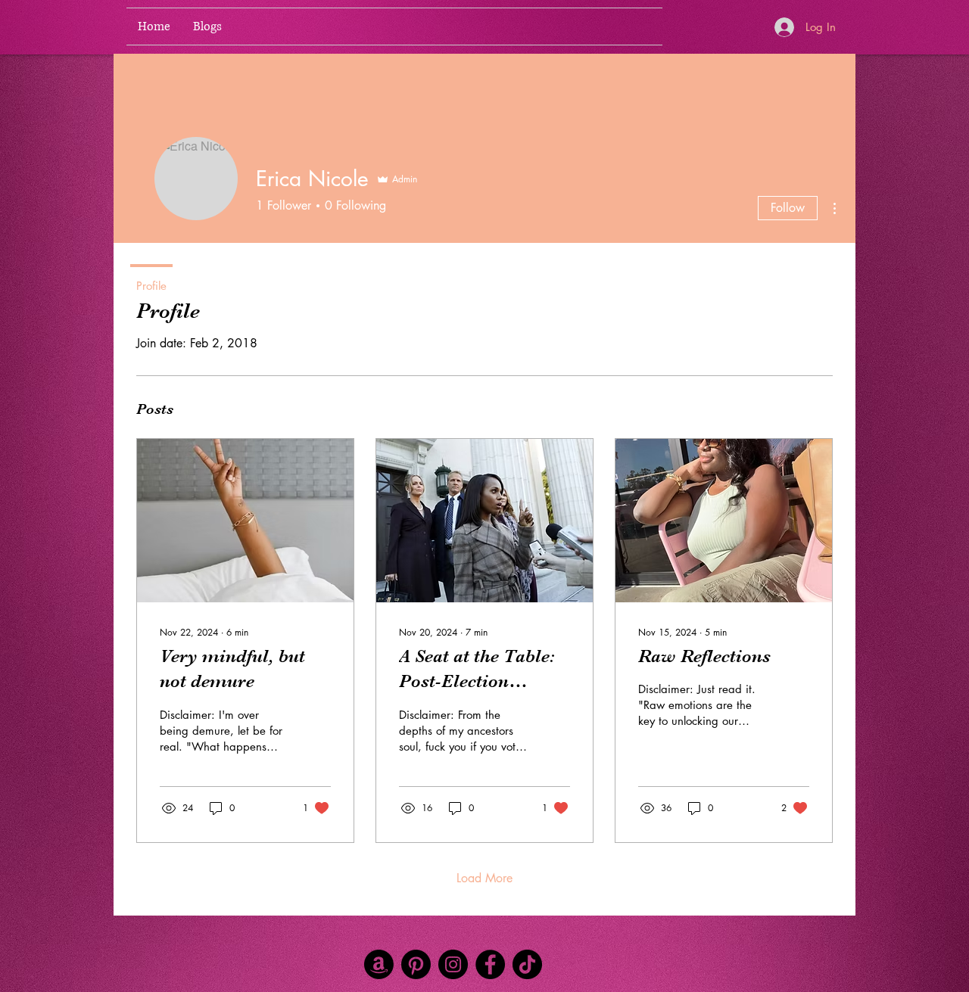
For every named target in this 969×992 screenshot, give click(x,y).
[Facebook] (490, 964)
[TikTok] (527, 964)
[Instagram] (453, 964)
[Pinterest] (416, 964)
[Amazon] (379, 964)
